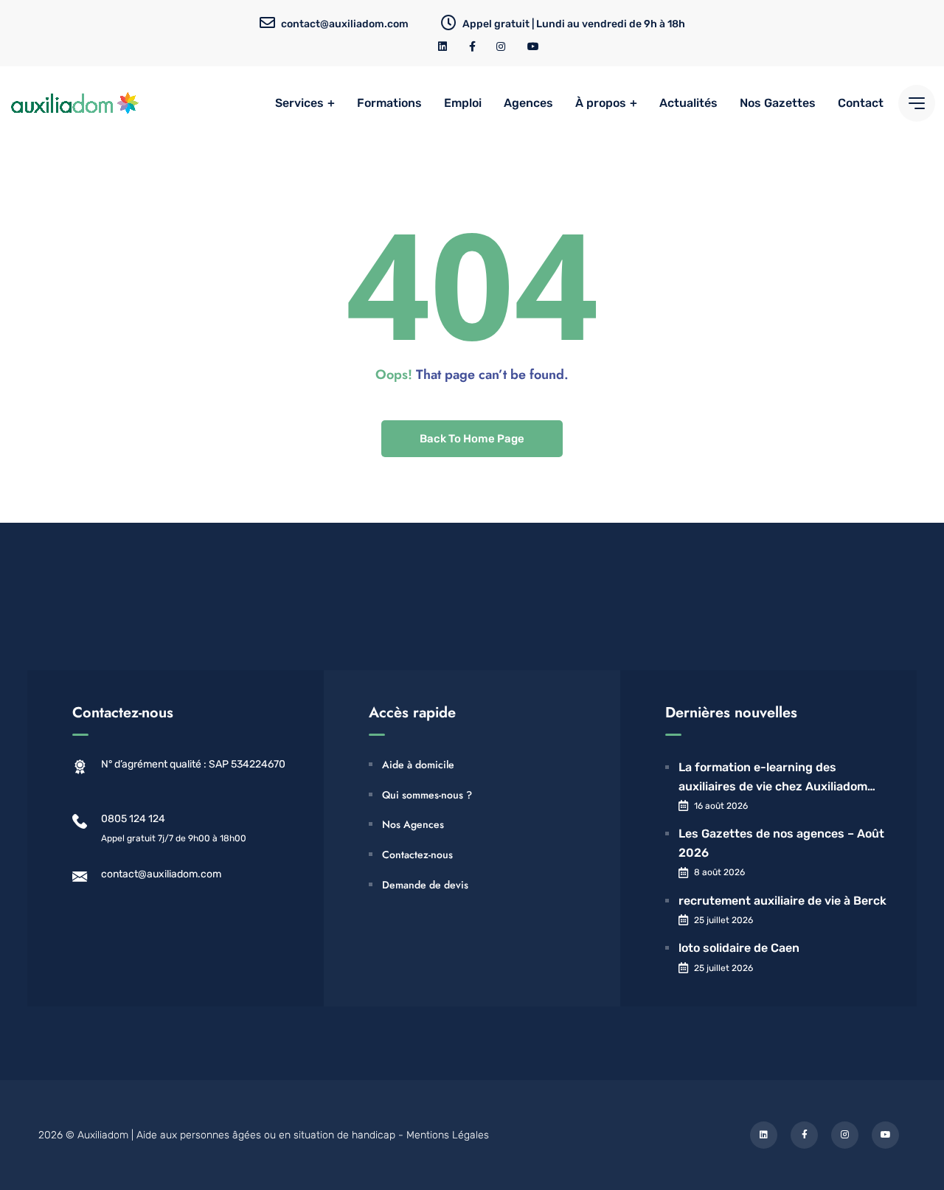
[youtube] (533, 47)
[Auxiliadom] (75, 103)
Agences (528, 103)
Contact (861, 103)
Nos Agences (413, 824)
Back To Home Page (472, 438)
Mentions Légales (447, 1135)
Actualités (688, 103)
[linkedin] (443, 47)
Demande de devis (425, 884)
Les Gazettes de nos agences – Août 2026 (781, 843)
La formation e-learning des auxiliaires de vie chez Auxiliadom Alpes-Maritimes (772, 778)
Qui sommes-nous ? (427, 794)
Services (299, 103)
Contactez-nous (417, 854)
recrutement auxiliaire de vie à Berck (782, 901)
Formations (389, 103)
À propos (600, 103)
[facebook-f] (472, 47)
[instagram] (501, 47)
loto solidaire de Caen (738, 948)
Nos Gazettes (778, 103)
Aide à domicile (418, 764)
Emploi (463, 103)
